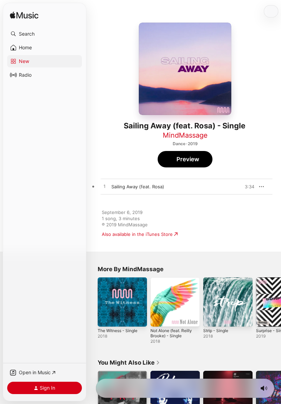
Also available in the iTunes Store (137, 234)
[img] (24, 16)
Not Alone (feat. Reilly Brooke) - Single (171, 333)
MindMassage (185, 135)
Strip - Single (215, 330)
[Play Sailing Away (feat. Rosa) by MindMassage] (104, 187)
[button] (45, 34)
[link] (129, 362)
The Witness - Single (117, 330)
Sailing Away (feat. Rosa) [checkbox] (137, 186)
